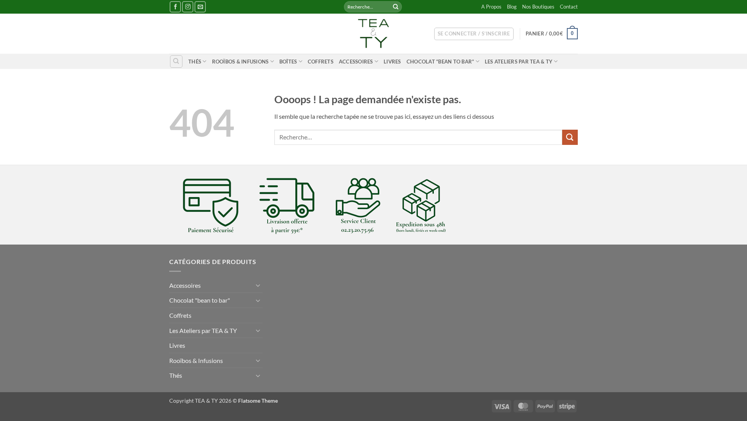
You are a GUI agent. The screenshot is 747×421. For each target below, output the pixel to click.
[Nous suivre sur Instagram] (187, 6)
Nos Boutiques (538, 7)
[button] (474, 34)
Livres (392, 61)
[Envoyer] (396, 7)
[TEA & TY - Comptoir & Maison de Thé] (373, 34)
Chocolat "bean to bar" (199, 300)
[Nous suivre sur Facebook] (175, 6)
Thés (194, 61)
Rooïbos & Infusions (240, 61)
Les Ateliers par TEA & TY (518, 61)
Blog (512, 7)
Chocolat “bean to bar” (440, 61)
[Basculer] (258, 285)
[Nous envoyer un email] (200, 6)
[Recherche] (176, 61)
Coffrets (320, 61)
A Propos (491, 7)
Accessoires (356, 61)
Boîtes (288, 61)
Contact (569, 7)
